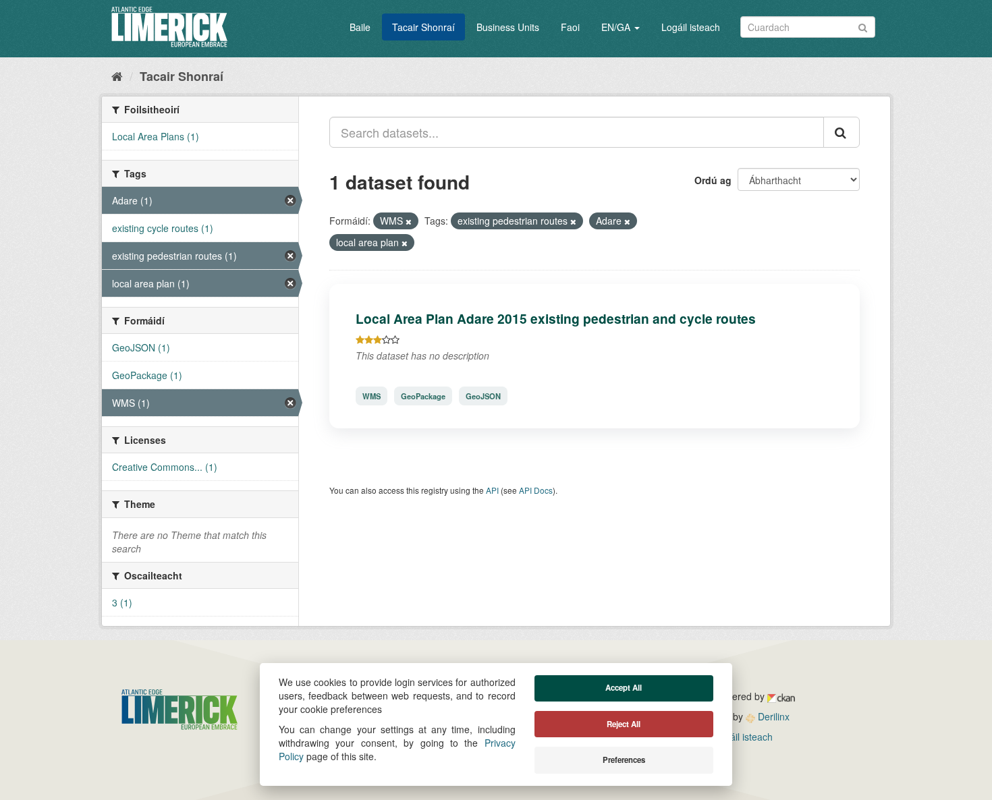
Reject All (623, 724)
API (492, 490)
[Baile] (117, 75)
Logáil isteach (690, 27)
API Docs (536, 490)
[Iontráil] (863, 26)
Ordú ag (713, 180)
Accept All (623, 687)
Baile (360, 27)
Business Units (507, 27)
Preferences (624, 760)
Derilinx (772, 716)
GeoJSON (483, 396)
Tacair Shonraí (423, 27)
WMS (371, 396)
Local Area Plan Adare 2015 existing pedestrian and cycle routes (556, 318)
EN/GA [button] (617, 27)
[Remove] (409, 221)
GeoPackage (423, 396)
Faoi (570, 27)
